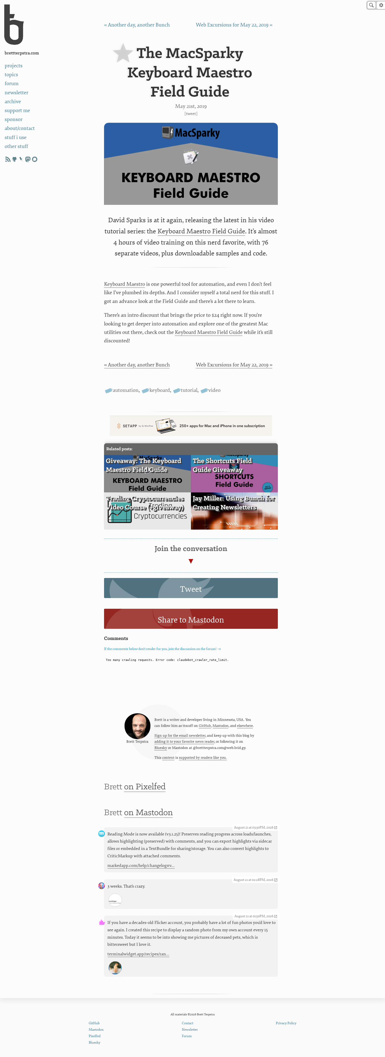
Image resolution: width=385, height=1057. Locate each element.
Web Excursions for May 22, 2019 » (234, 25)
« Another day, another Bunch (137, 25)
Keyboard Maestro (124, 284)
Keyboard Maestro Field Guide (201, 231)
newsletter (16, 92)
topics (11, 74)
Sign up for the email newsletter (179, 735)
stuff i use (16, 137)
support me (17, 110)
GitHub (205, 726)
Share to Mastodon (191, 620)
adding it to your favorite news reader (184, 741)
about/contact (20, 128)
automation (126, 390)
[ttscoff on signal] (34, 159)
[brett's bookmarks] (21, 159)
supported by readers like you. (203, 757)
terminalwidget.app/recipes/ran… (138, 954)
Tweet (191, 113)
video (214, 390)
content (168, 757)
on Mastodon (148, 812)
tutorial (189, 390)
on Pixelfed (145, 787)
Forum (187, 1036)
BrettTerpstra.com (22, 53)
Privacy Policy (286, 1023)
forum (11, 83)
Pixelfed (94, 1036)
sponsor (14, 119)
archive (13, 101)
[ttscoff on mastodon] (28, 159)
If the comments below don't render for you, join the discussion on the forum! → (162, 649)
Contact (187, 1023)
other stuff (16, 146)
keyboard (159, 390)
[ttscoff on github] (14, 159)
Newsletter (190, 1030)
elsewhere (245, 726)
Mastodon (221, 726)
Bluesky (160, 748)
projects (14, 65)
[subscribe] (7, 159)
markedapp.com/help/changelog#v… (141, 865)
